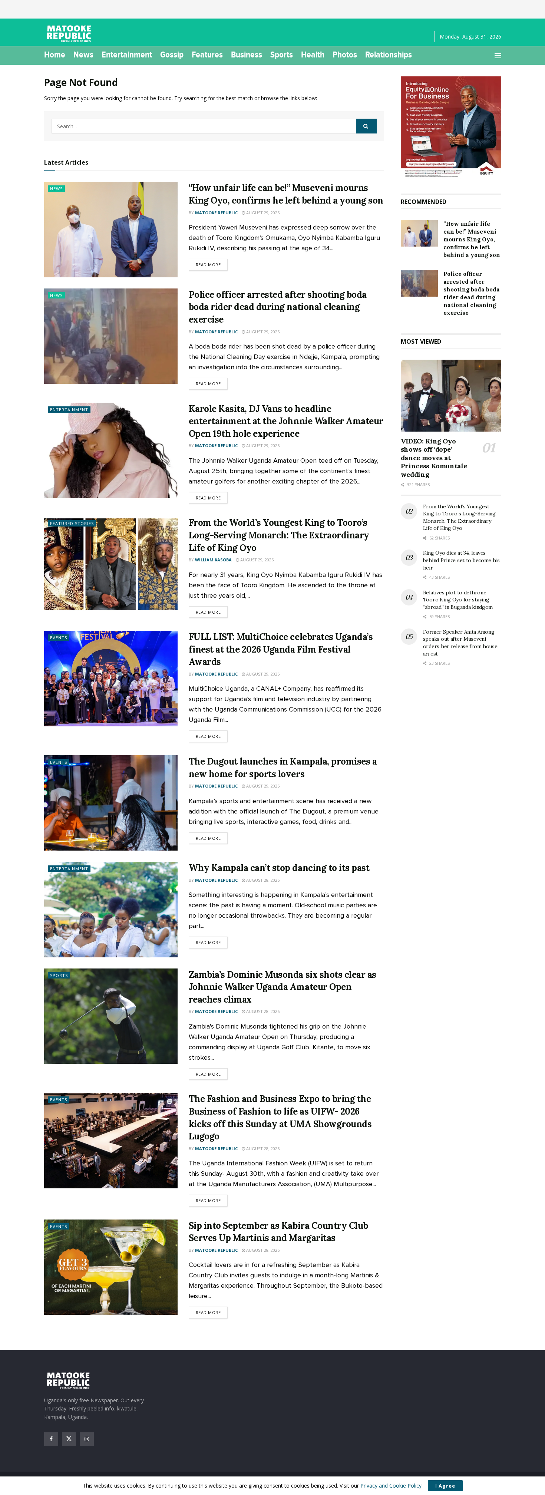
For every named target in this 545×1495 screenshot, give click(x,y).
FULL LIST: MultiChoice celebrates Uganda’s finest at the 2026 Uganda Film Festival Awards (281, 649)
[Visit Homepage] (70, 34)
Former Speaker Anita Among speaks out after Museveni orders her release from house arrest (460, 642)
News (83, 54)
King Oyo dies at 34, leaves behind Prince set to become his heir (461, 560)
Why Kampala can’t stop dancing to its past (279, 868)
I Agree (445, 1485)
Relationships (388, 54)
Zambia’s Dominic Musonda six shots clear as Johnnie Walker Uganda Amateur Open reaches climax (282, 987)
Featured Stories (72, 523)
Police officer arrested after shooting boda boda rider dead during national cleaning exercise (278, 307)
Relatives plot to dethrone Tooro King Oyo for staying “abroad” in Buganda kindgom (458, 599)
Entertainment (127, 54)
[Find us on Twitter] (69, 1439)
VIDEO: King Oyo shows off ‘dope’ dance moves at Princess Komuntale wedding (434, 458)
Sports (281, 54)
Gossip (172, 54)
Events (58, 637)
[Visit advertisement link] (451, 127)
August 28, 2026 (262, 880)
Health (312, 54)
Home (54, 54)
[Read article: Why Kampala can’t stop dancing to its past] (111, 909)
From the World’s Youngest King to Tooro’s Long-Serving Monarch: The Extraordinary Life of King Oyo (279, 535)
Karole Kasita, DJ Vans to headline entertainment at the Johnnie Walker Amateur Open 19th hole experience (286, 421)
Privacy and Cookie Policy (391, 1485)
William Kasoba (213, 559)
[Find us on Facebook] (51, 1439)
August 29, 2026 (262, 212)
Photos (345, 54)
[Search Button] (366, 126)
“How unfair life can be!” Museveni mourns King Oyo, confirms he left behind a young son (471, 239)
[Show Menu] (498, 55)
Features (207, 54)
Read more (212, 264)
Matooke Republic (216, 212)
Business (246, 54)
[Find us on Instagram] (87, 1439)
